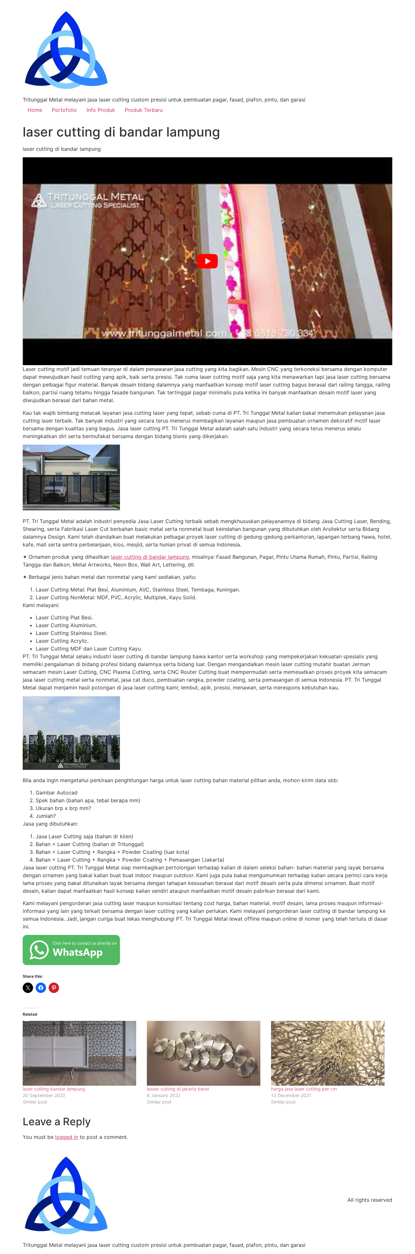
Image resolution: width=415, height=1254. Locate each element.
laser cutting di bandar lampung (150, 557)
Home (35, 110)
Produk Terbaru (144, 110)
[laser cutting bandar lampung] (81, 1053)
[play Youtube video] (207, 261)
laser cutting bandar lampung (54, 1089)
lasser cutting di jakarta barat (178, 1089)
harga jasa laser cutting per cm (304, 1089)
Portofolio (64, 110)
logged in (66, 1137)
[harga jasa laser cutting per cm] (330, 1053)
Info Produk (101, 110)
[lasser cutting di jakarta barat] (206, 1053)
